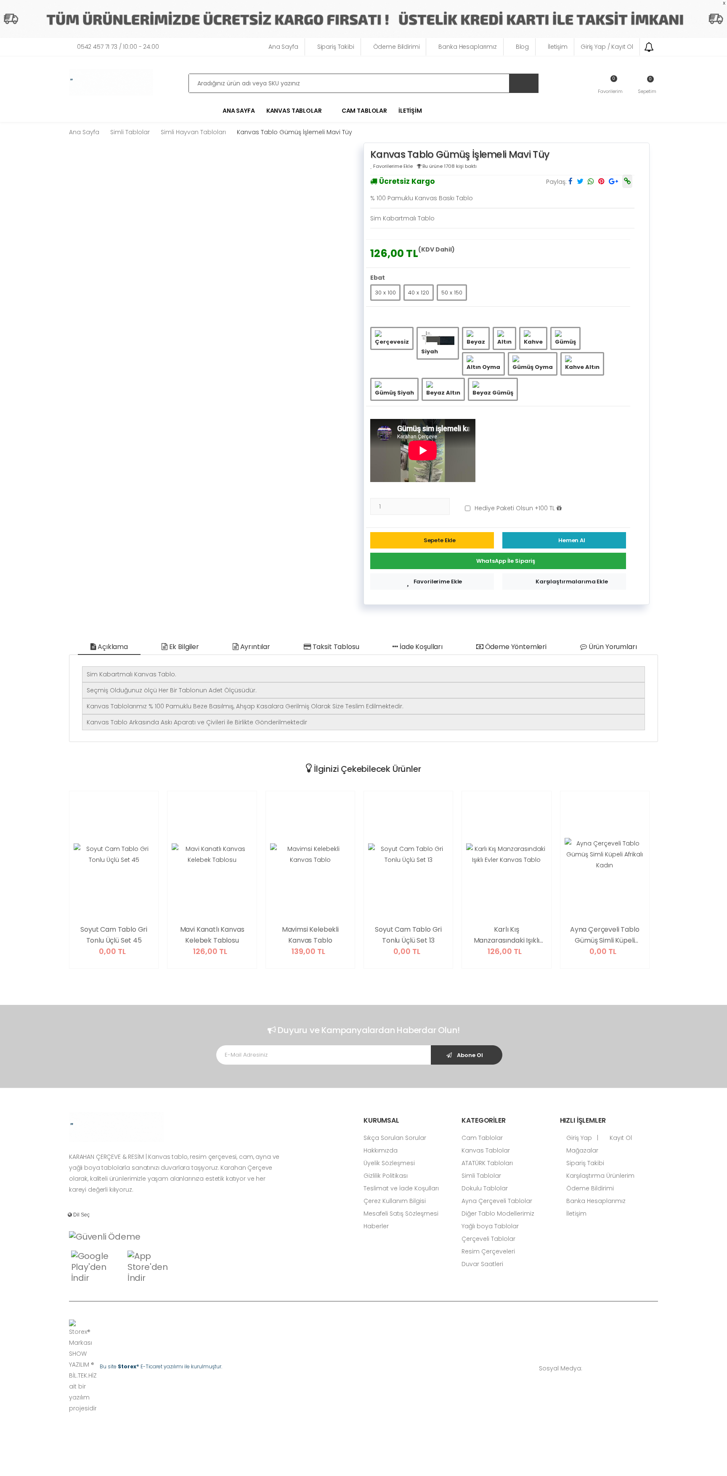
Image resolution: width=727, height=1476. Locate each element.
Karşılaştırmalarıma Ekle (572, 582)
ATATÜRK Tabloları (487, 1163)
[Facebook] (605, 1368)
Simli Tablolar (130, 132)
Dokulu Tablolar (485, 1188)
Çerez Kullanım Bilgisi (395, 1201)
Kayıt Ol (620, 1138)
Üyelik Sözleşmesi (389, 1163)
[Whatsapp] (593, 1368)
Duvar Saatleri (482, 1264)
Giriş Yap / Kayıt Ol (607, 46)
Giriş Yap (578, 1138)
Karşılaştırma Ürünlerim (599, 1175)
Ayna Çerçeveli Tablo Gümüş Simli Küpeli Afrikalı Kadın (604, 935)
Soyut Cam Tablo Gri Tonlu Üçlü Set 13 (408, 935)
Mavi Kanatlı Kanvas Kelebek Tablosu (212, 935)
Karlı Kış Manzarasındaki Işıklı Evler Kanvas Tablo (507, 935)
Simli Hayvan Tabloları (193, 132)
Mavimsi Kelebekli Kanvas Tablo (310, 935)
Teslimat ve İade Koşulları (401, 1188)
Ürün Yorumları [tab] (612, 647)
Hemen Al (571, 540)
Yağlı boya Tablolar (490, 1226)
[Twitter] (618, 1368)
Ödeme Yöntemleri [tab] (515, 647)
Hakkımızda (381, 1150)
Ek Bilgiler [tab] (183, 647)
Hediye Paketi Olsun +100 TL (516, 508)
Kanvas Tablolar (486, 1150)
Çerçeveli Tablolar (488, 1239)
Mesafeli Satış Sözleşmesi (401, 1213)
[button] (647, 84)
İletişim (558, 46)
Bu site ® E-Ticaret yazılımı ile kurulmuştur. (161, 1366)
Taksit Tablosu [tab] (335, 647)
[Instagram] (631, 1368)
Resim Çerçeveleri (488, 1251)
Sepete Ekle (440, 540)
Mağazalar (581, 1150)
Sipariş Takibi (335, 46)
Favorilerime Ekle (438, 582)
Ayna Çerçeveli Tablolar (497, 1201)
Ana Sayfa (283, 46)
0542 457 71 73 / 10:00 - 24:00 (118, 46)
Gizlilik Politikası (386, 1175)
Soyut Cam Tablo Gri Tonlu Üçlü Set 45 (113, 935)
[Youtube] (643, 1368)
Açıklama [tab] (112, 647)
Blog (522, 46)
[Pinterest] (656, 1368)
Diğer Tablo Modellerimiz (498, 1213)
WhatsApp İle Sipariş (505, 561)
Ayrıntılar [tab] (254, 647)
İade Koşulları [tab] (420, 647)
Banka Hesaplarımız (467, 46)
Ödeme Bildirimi (396, 46)
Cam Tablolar (364, 110)
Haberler (376, 1226)
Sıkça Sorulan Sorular (395, 1138)
